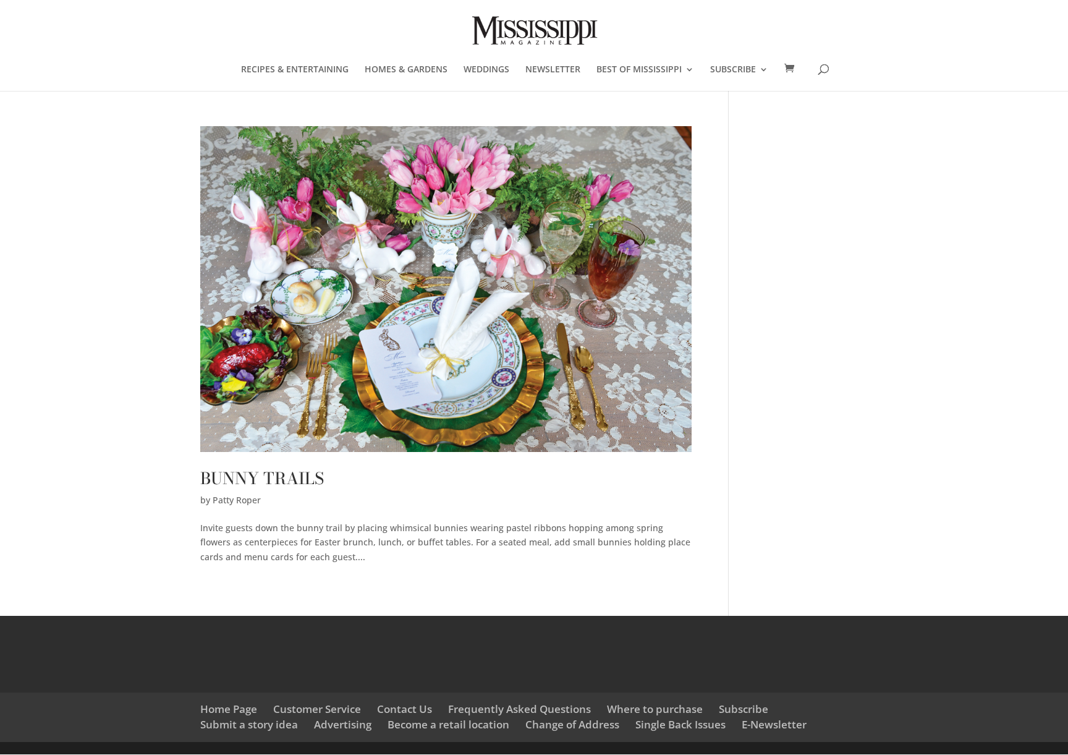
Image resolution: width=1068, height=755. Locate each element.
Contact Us (404, 709)
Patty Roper (237, 500)
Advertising (342, 724)
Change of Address (572, 724)
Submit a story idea (249, 724)
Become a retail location (448, 724)
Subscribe (743, 709)
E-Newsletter (774, 724)
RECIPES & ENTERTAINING (295, 70)
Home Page (228, 709)
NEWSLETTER (552, 70)
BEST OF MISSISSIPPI (639, 70)
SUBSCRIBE (733, 70)
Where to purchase (655, 709)
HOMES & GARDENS (406, 70)
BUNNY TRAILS (262, 478)
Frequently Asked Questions (519, 709)
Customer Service (317, 709)
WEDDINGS (486, 70)
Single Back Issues (680, 724)
